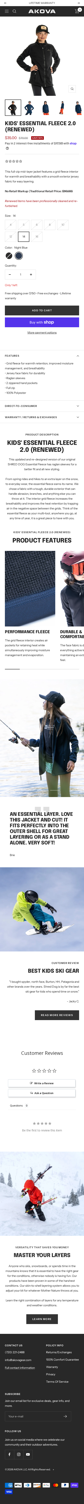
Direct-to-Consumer (21, 406)
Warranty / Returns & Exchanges (31, 417)
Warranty (52, 1367)
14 (23, 236)
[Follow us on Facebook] (9, 1454)
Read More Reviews (57, 1015)
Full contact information (20, 1368)
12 (10, 236)
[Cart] (77, 11)
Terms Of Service (57, 1381)
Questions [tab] (16, 1105)
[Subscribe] (65, 1416)
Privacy (50, 1374)
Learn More (56, 2)
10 (62, 225)
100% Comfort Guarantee (62, 1359)
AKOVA (18, 1469)
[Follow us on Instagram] (18, 1454)
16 (36, 236)
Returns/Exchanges (59, 1352)
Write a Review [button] (44, 1083)
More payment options (42, 332)
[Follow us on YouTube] (27, 1454)
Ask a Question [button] (43, 1093)
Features (12, 355)
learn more (42, 1319)
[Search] (14, 11)
